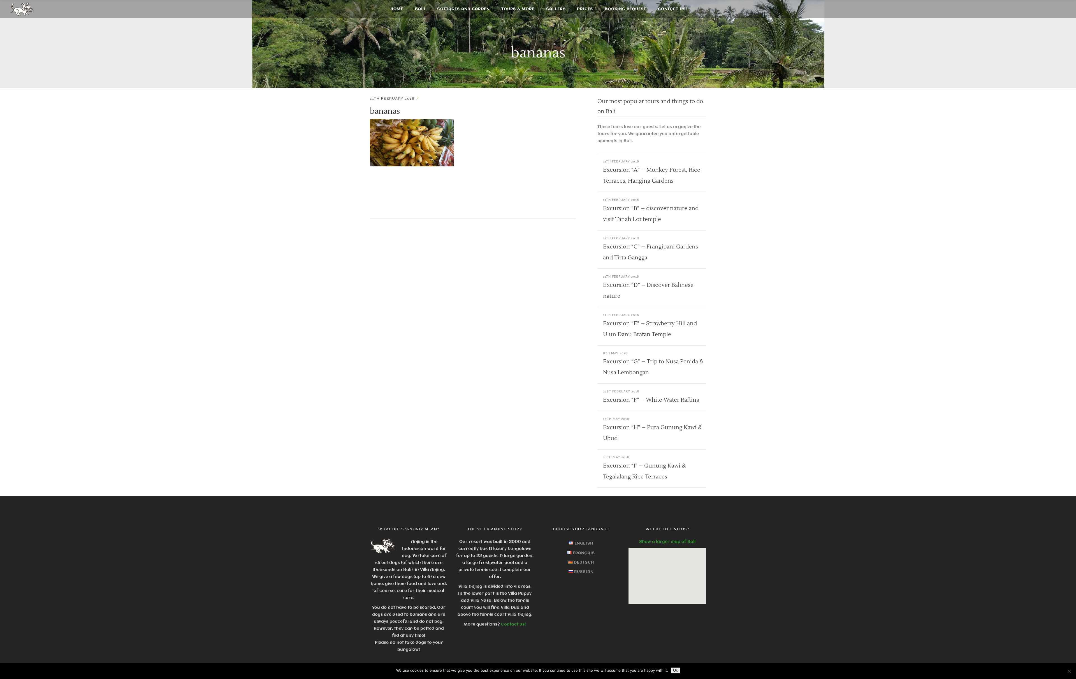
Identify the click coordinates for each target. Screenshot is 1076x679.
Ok (675, 670)
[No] (1069, 671)
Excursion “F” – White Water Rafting (651, 400)
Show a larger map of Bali (667, 542)
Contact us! (513, 624)
